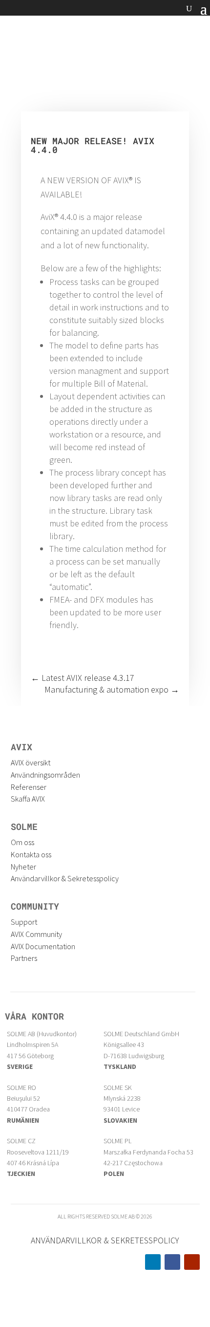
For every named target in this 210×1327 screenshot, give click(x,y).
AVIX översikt (30, 762)
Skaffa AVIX (28, 799)
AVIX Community (36, 934)
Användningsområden (45, 775)
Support (24, 922)
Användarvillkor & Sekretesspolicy (65, 878)
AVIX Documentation (43, 946)
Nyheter (23, 866)
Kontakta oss (31, 854)
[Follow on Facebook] (172, 1262)
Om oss (22, 842)
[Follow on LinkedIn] (153, 1262)
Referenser (28, 787)
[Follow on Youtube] (192, 1262)
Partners (24, 958)
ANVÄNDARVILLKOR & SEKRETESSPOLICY (105, 1240)
